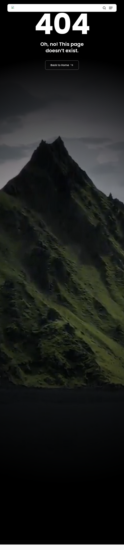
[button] (111, 8)
